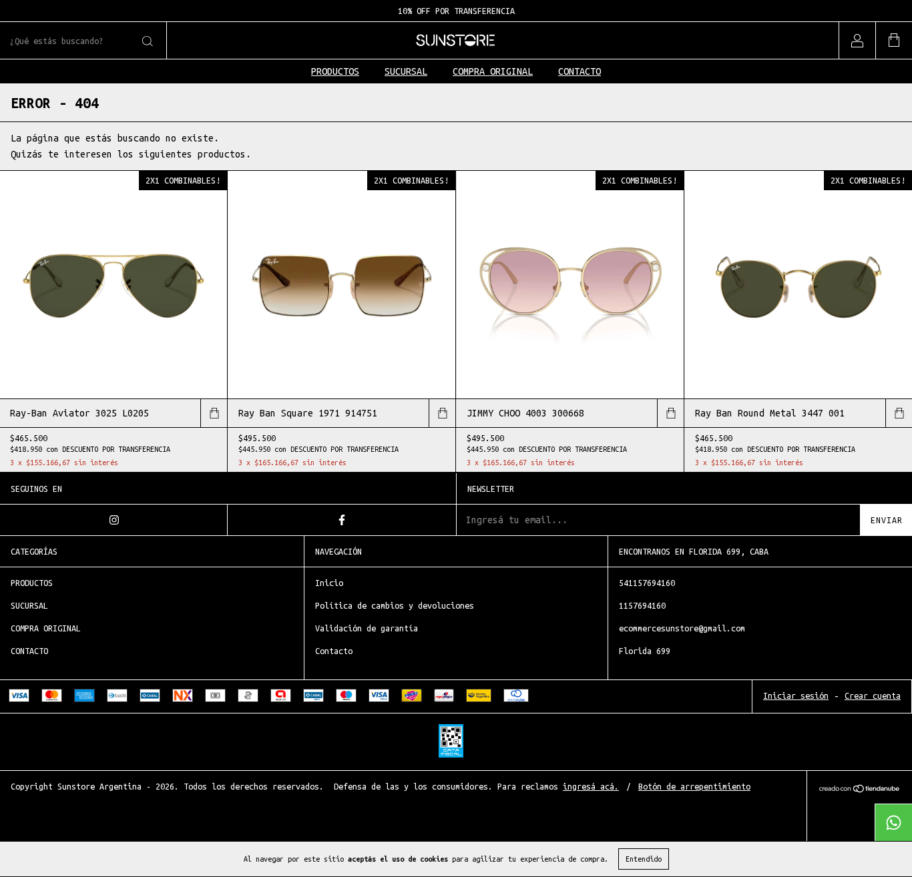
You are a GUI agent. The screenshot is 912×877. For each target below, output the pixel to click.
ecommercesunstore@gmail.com (682, 628)
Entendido (644, 859)
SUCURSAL (406, 71)
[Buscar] (146, 41)
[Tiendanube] (859, 789)
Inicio (329, 582)
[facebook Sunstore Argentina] (341, 520)
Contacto (334, 650)
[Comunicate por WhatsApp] (893, 822)
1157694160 (642, 605)
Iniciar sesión (796, 695)
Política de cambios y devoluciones (394, 605)
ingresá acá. (591, 786)
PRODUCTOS (335, 71)
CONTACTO (579, 71)
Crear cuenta (873, 695)
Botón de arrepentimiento (694, 786)
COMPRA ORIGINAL (493, 71)
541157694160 (647, 582)
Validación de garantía (366, 628)
